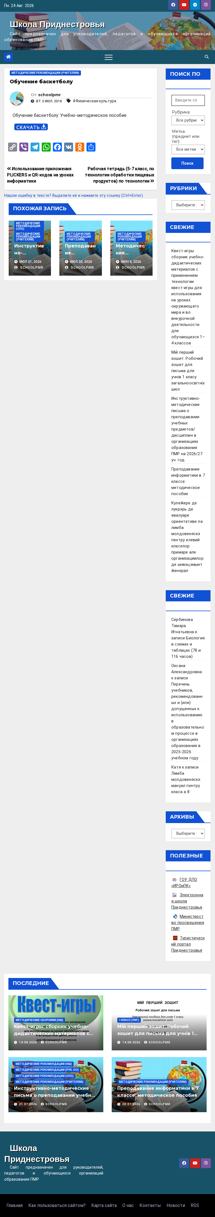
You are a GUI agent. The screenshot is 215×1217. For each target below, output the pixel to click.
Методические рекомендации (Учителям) (45, 72)
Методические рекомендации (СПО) (28, 226)
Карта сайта (104, 1205)
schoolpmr (49, 94)
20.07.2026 (131, 1104)
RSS (195, 1205)
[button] (207, 57)
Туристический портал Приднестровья (188, 944)
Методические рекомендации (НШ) (44, 1063)
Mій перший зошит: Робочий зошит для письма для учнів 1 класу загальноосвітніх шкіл (188, 371)
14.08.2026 (28, 1042)
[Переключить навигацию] (108, 57)
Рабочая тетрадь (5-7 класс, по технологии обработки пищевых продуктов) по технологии (119, 175)
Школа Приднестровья (57, 24)
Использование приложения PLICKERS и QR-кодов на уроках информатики (40, 175)
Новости (176, 1205)
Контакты (150, 1205)
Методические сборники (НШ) (39, 1020)
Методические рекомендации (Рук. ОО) (47, 1069)
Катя (176, 767)
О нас (128, 1205)
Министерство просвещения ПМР (187, 922)
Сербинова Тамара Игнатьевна (182, 625)
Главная (14, 1205)
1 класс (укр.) (129, 1020)
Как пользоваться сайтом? (57, 1205)
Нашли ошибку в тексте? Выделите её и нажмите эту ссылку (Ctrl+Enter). (74, 195)
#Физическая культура (94, 101)
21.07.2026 (28, 1104)
